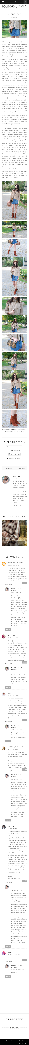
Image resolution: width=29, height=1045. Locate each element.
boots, (13, 429)
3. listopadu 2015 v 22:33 (17, 969)
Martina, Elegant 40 (16, 747)
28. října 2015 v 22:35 (13, 638)
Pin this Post (15, 454)
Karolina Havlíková (15, 562)
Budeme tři (7, 542)
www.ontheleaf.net (14, 878)
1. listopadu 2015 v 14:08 (14, 955)
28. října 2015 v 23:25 (16, 730)
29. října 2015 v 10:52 (13, 828)
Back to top (22, 1043)
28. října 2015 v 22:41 (13, 696)
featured (19, 458)
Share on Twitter (15, 450)
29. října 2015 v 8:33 (13, 749)
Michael (11, 826)
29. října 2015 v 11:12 (16, 779)
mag (9, 693)
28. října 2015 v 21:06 (13, 565)
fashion (14, 458)
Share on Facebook (15, 447)
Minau (10, 952)
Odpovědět (25, 583)
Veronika (11, 635)
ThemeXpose (14, 1040)
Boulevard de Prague (18, 477)
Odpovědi (9, 584)
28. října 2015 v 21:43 (16, 593)
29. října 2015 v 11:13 (16, 672)
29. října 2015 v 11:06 (16, 890)
